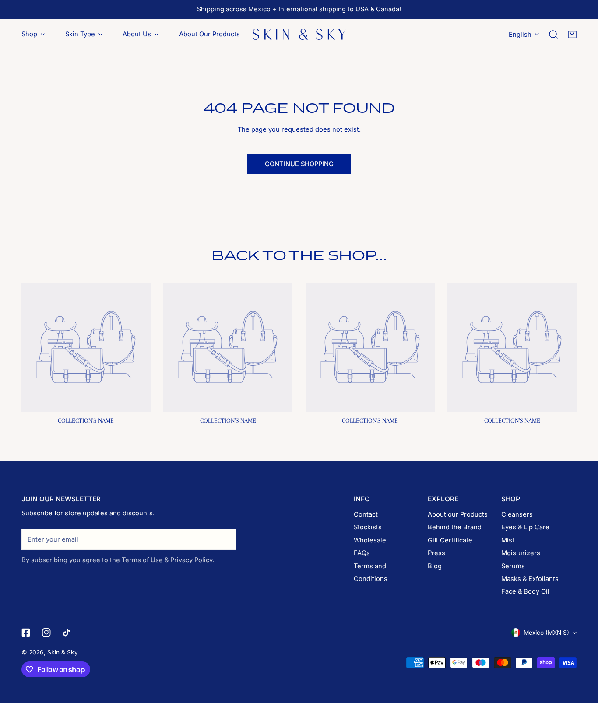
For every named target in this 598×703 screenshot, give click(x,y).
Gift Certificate (450, 540)
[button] (572, 34)
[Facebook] (25, 633)
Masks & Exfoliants (530, 579)
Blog (435, 566)
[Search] (553, 34)
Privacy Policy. (192, 560)
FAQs (362, 553)
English (520, 34)
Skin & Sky (62, 652)
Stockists (368, 527)
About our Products (458, 514)
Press (436, 553)
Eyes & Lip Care (525, 527)
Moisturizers (520, 553)
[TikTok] (67, 633)
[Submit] (224, 539)
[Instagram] (46, 633)
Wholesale (370, 540)
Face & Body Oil (525, 591)
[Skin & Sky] (299, 34)
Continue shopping (299, 164)
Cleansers (517, 514)
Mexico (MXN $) (546, 632)
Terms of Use (142, 560)
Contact (366, 514)
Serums (513, 566)
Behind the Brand (455, 527)
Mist (507, 540)
